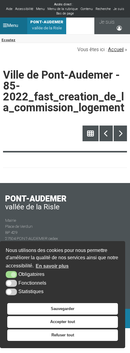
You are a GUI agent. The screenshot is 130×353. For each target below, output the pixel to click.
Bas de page (65, 13)
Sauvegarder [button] (62, 308)
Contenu (86, 9)
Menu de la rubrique (62, 9)
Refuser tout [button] (62, 335)
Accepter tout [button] (62, 321)
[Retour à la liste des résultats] (91, 134)
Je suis (118, 9)
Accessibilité (24, 9)
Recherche (103, 9)
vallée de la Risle (46, 25)
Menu (40, 9)
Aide (9, 9)
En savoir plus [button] (52, 266)
